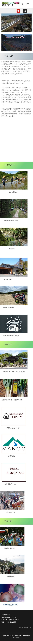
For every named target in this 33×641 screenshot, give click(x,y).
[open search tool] (22, 4)
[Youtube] (18, 11)
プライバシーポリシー (24, 627)
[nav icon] (28, 4)
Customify (16, 638)
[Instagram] (25, 11)
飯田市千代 (7, 5)
